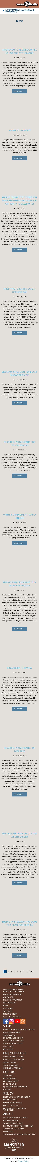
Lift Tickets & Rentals (13, 1041)
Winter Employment (13, 1123)
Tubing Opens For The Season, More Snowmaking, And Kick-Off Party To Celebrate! (19, 200)
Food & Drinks (10, 1084)
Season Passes (9, 1035)
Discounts (8, 1049)
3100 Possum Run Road (13, 990)
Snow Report (9, 1003)
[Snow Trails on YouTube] (17, 1021)
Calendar (7, 1008)
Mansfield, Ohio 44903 (13, 991)
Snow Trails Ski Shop (13, 1038)
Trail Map (7, 1075)
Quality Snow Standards (15, 1087)
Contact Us (8, 997)
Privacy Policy (10, 1100)
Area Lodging (9, 1078)
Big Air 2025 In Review (19, 668)
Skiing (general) (10, 1065)
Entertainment (10, 1081)
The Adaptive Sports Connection (19, 1134)
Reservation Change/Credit (16, 1097)
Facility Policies (11, 1105)
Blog (5, 1005)
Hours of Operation (13, 1000)
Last (31, 971)
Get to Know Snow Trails (15, 1117)
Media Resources (11, 1120)
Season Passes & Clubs (13, 1057)
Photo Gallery (10, 1014)
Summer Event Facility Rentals (18, 1126)
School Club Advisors (13, 1059)
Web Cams (7, 1011)
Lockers (7, 1089)
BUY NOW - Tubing (11, 1032)
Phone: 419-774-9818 (12, 994)
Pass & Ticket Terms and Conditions (14, 1109)
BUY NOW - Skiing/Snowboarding (18, 1029)
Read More (18, 91)
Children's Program (13, 1068)
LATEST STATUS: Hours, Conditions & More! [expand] (19, 11)
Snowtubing (9, 1062)
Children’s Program (12, 1043)
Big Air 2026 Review (19, 130)
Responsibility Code (12, 1102)
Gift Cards (8, 1046)
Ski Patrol (8, 1131)
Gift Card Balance (12, 1017)
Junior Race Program (13, 1129)
